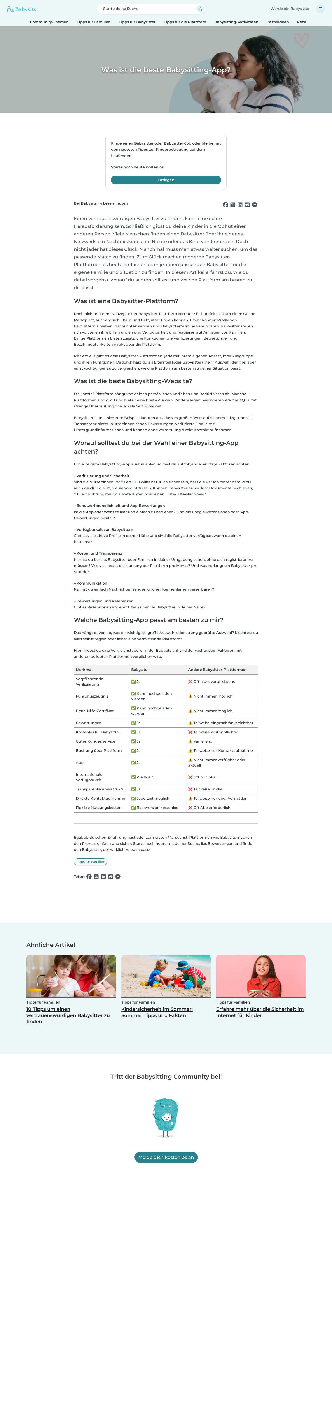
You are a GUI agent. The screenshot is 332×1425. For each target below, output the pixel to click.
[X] (232, 205)
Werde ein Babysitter (290, 9)
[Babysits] (21, 9)
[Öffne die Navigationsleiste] (320, 9)
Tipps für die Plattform (185, 22)
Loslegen (166, 180)
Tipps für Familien (94, 22)
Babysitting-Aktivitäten (236, 22)
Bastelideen (278, 22)
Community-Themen (49, 22)
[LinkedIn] (240, 205)
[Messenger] (254, 205)
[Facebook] (225, 205)
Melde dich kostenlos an (166, 1157)
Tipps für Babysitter (137, 22)
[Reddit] (247, 205)
